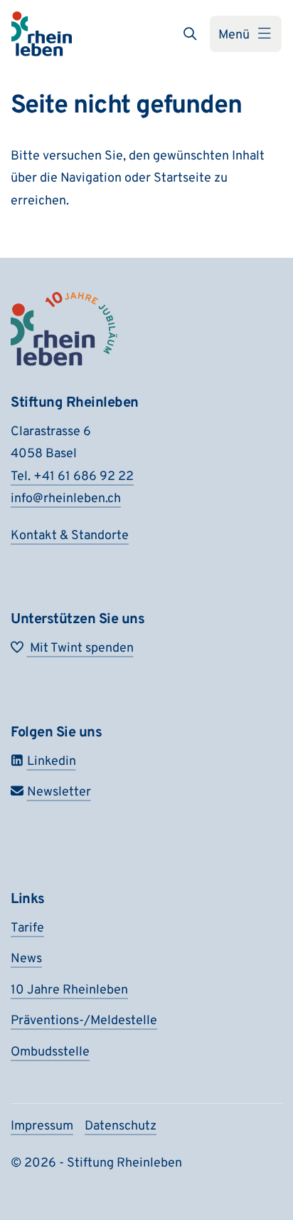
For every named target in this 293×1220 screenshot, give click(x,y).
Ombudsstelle (50, 1052)
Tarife (27, 928)
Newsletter (59, 792)
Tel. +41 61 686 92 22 (72, 477)
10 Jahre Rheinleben (69, 990)
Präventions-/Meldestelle (84, 1021)
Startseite (182, 178)
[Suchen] (190, 33)
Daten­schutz (120, 1126)
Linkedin (51, 762)
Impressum (42, 1126)
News (26, 959)
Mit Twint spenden (80, 648)
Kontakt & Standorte (70, 536)
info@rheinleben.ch (66, 499)
